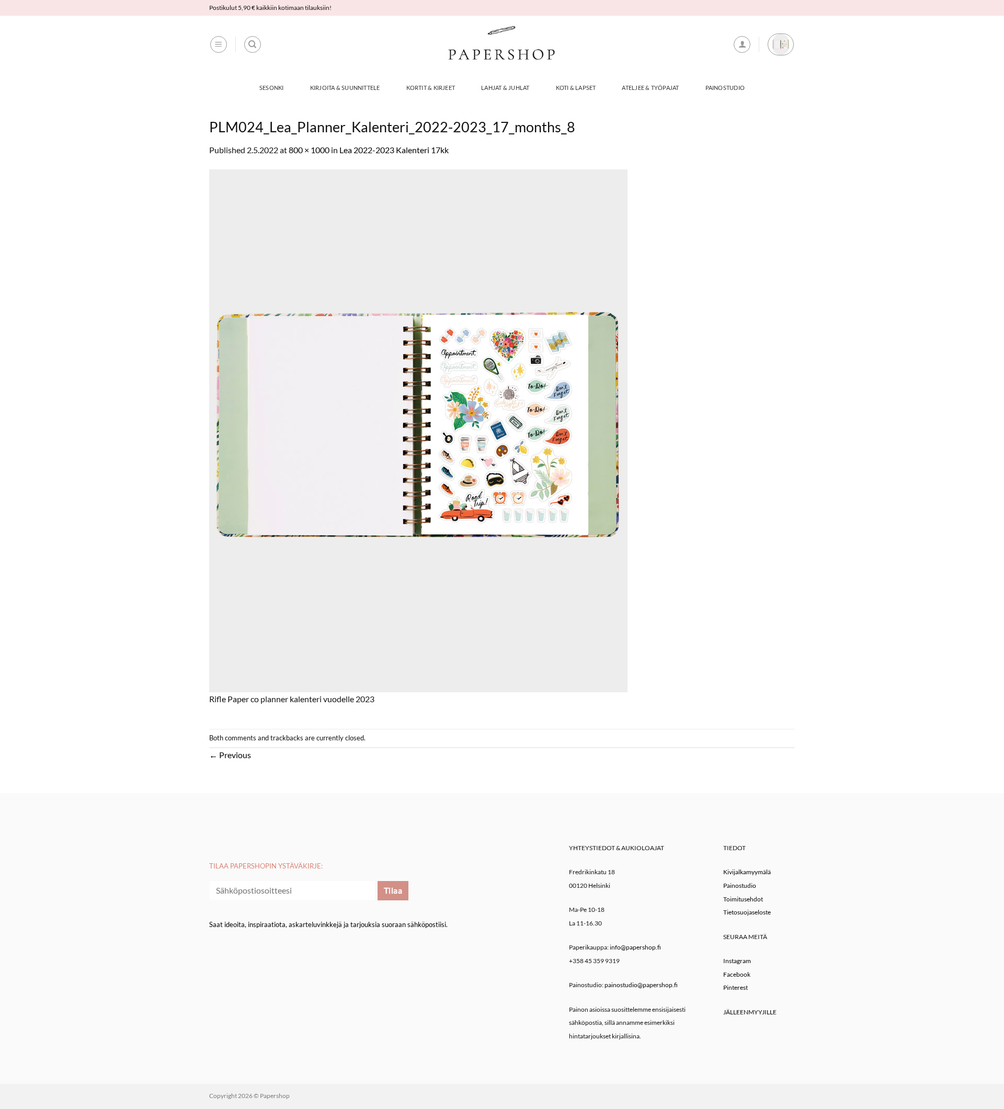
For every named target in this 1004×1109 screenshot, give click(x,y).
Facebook (736, 974)
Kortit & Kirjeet (430, 87)
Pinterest (735, 987)
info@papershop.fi (635, 947)
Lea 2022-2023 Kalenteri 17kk (394, 150)
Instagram (737, 961)
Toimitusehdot (743, 899)
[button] (218, 44)
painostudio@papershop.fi (641, 985)
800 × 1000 (309, 150)
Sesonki (271, 87)
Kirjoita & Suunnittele (345, 87)
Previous (230, 755)
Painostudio (725, 87)
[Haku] (252, 44)
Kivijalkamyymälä (747, 872)
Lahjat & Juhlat (505, 87)
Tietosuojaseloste (747, 912)
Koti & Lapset (576, 87)
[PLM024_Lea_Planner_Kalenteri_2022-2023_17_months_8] (418, 430)
